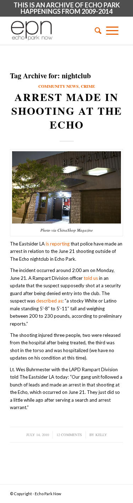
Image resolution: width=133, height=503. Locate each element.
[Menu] (112, 30)
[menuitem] (95, 30)
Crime (88, 86)
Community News (58, 86)
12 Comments (69, 434)
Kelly (101, 434)
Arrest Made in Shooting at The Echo (66, 110)
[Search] (95, 30)
